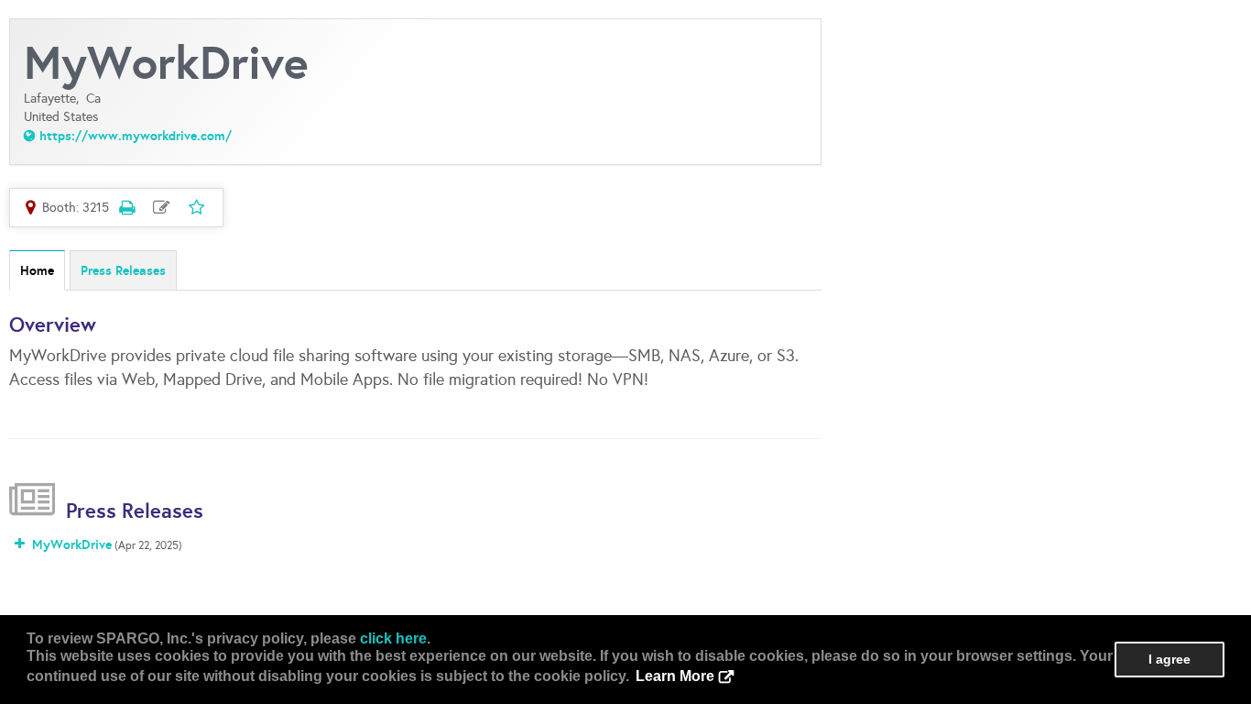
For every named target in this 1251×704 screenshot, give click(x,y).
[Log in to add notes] (161, 207)
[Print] (126, 207)
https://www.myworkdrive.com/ (135, 135)
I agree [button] (1169, 659)
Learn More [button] (675, 676)
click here (393, 638)
